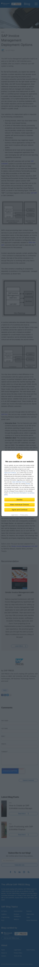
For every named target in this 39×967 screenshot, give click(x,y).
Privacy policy (24, 515)
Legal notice (14, 515)
